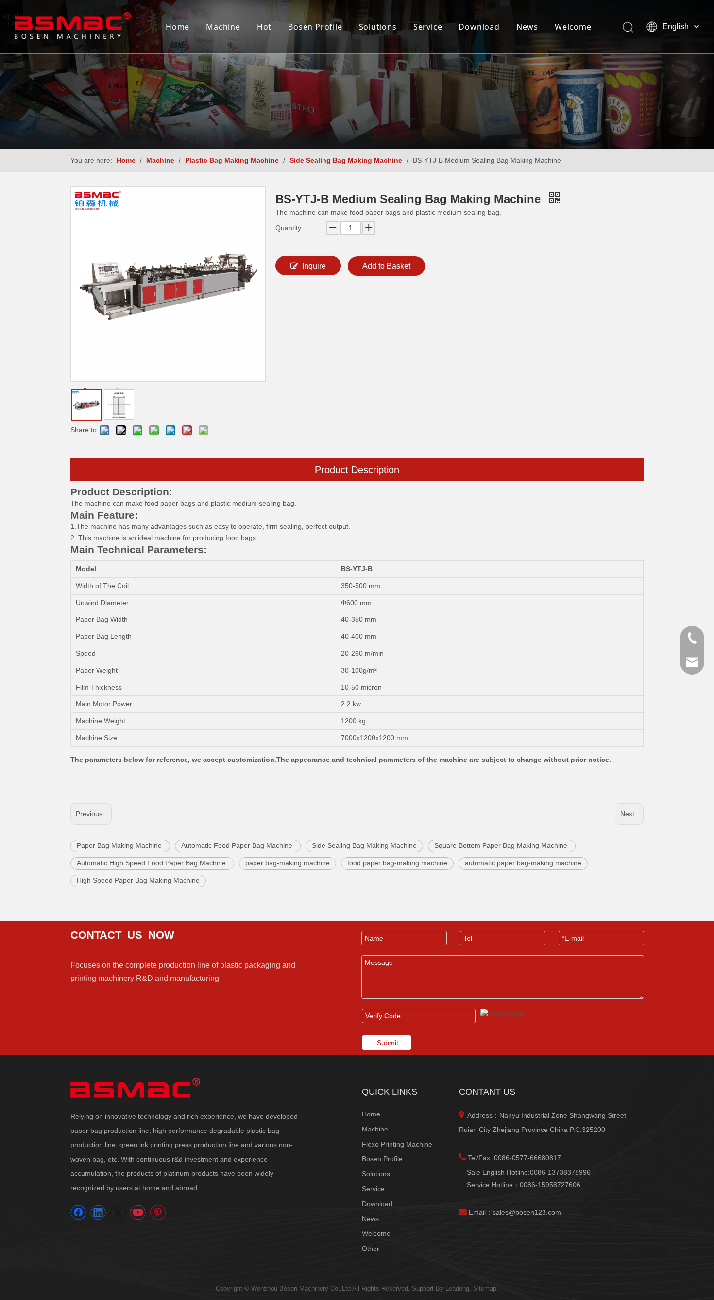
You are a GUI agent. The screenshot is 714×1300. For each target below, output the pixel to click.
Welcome (573, 26)
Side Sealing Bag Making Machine (364, 845)
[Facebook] (78, 1212)
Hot (264, 26)
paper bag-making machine (287, 863)
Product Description (357, 469)
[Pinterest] (158, 1212)
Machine (223, 26)
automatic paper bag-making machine (523, 863)
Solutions (378, 26)
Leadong (457, 1288)
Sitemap (484, 1288)
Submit (387, 1043)
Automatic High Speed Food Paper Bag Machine (152, 863)
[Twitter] (118, 1212)
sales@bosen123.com (527, 1212)
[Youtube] (138, 1212)
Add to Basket (386, 266)
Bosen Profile (315, 26)
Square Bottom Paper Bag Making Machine (501, 845)
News (527, 26)
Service (427, 26)
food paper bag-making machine (397, 863)
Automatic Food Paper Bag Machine (237, 845)
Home (177, 26)
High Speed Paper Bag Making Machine (138, 880)
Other (370, 1248)
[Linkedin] (98, 1212)
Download (479, 26)
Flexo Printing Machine (397, 1144)
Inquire (314, 266)
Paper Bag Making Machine (120, 845)
